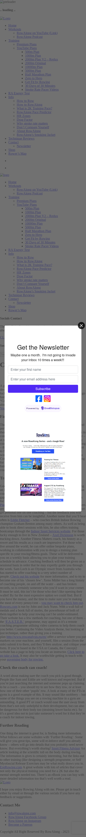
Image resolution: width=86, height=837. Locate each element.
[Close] (81, 325)
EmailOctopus (51, 408)
